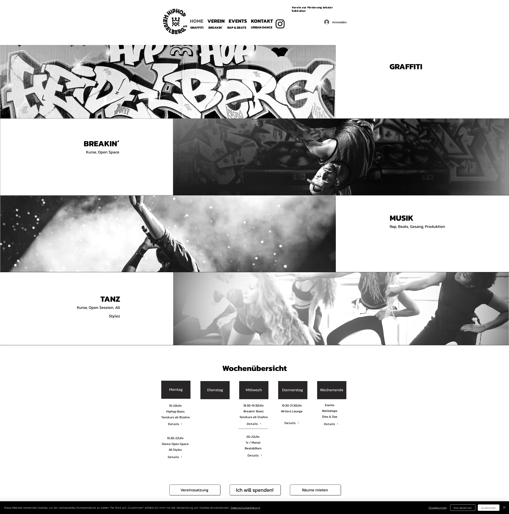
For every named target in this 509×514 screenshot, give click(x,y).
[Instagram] (280, 24)
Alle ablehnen (463, 507)
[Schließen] (504, 507)
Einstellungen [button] (438, 507)
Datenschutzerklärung (245, 507)
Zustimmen (488, 507)
